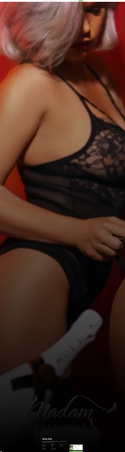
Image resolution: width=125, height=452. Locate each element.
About (54, 0)
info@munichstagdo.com (76, 446)
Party (49, 0)
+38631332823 (75, 447)
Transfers (52, 0)
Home (44, 0)
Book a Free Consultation (76, 448)
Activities (47, 0)
